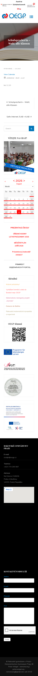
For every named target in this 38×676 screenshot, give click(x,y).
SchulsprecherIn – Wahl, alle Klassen (18, 103)
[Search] (31, 128)
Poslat (7, 639)
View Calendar (9, 74)
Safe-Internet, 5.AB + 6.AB (18, 116)
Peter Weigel (8, 68)
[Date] (5, 78)
